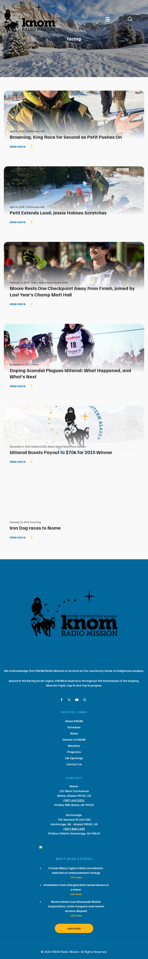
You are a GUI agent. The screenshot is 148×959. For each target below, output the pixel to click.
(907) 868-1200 (74, 829)
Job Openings (74, 758)
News (35, 364)
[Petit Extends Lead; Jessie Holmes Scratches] (74, 190)
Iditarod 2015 (39, 446)
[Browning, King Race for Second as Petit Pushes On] (74, 114)
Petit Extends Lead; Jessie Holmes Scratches (58, 212)
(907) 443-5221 (74, 800)
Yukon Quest (38, 282)
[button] (61, 700)
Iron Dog (36, 522)
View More (18, 146)
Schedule (74, 727)
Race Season (78, 446)
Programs (74, 752)
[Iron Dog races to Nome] (74, 505)
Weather (74, 746)
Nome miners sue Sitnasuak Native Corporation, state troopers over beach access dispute (76, 906)
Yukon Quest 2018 (57, 282)
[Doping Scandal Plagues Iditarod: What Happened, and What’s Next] (74, 347)
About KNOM (74, 721)
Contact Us (74, 764)
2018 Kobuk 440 (35, 131)
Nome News (63, 446)
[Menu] (107, 19)
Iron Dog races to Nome (35, 528)
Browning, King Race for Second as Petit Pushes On (66, 137)
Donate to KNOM (74, 739)
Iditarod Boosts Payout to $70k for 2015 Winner (61, 452)
